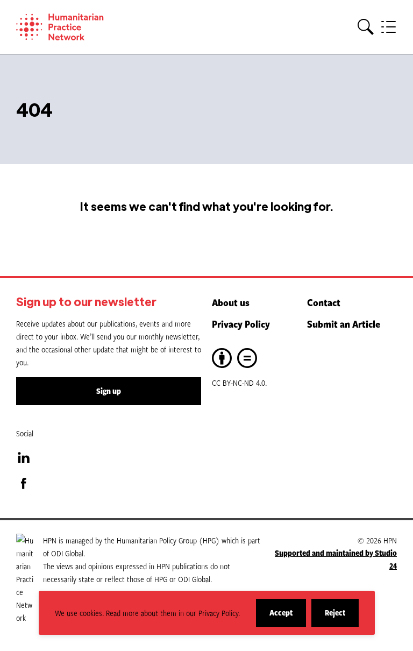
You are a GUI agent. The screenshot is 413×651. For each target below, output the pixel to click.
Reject (342, 617)
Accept (287, 617)
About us (231, 302)
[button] (366, 27)
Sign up (108, 391)
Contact (323, 302)
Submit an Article (343, 324)
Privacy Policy (241, 324)
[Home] (75, 26)
